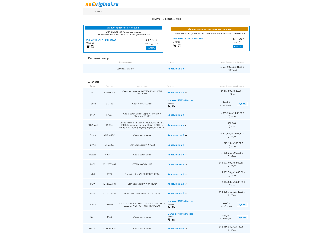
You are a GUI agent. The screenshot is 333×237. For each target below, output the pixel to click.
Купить (151, 47)
